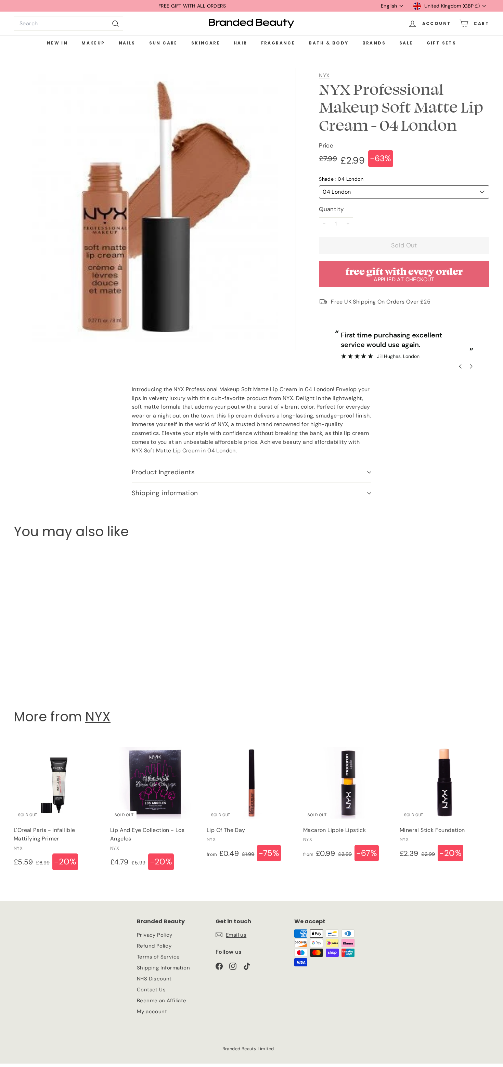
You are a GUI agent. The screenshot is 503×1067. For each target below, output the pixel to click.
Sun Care (163, 43)
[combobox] (68, 23)
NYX (324, 75)
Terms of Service (158, 956)
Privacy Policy (154, 934)
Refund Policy (154, 945)
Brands (374, 43)
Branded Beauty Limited (248, 1049)
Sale (406, 43)
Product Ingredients (163, 472)
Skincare (205, 43)
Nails (127, 43)
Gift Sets (441, 43)
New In (57, 43)
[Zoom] (155, 209)
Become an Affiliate (161, 1000)
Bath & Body (328, 43)
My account (152, 1011)
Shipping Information (163, 967)
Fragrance (278, 43)
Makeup (93, 43)
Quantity (331, 209)
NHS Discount (154, 978)
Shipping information (165, 493)
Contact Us (151, 989)
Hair (240, 43)
